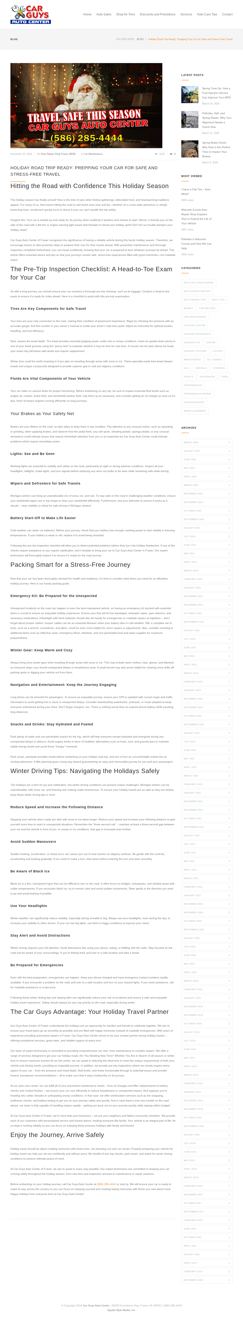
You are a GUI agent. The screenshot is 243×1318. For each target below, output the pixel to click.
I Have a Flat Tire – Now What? (195, 191)
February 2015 (207, 1220)
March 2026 (207, 442)
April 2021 (207, 870)
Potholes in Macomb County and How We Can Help (196, 244)
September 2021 (207, 827)
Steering (219, 368)
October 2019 (207, 1023)
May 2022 (207, 758)
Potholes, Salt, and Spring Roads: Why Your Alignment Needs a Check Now (217, 120)
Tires (224, 377)
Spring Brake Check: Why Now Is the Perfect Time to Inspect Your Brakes (216, 149)
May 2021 (207, 861)
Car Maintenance (93, 154)
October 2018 (207, 1117)
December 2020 (207, 904)
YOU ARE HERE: (125, 39)
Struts (188, 377)
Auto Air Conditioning (199, 282)
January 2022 (207, 793)
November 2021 (207, 810)
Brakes (188, 308)
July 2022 (207, 741)
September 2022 (207, 724)
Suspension (207, 377)
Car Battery (207, 308)
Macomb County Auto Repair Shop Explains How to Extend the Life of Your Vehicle (196, 216)
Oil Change (214, 359)
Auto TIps (218, 300)
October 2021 (207, 818)
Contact (227, 14)
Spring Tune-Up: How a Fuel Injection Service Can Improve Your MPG (216, 93)
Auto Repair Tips (195, 300)
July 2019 (207, 1041)
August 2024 (207, 528)
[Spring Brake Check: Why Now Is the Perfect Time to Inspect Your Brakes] (189, 148)
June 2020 (207, 955)
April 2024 (207, 562)
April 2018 (207, 1169)
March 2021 (207, 878)
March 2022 (207, 776)
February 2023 (207, 682)
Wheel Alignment (195, 411)
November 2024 (207, 502)
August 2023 (207, 630)
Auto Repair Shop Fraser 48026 (58, 154)
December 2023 (207, 596)
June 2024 (207, 545)
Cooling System (194, 325)
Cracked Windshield (197, 334)
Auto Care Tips (207, 14)
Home (87, 14)
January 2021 (207, 895)
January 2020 (207, 998)
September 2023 (207, 622)
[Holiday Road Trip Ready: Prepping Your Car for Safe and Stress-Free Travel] (93, 105)
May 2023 (207, 656)
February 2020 (207, 989)
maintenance (192, 359)
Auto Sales (103, 14)
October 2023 (207, 613)
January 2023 (207, 690)
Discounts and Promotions (157, 14)
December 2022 (207, 699)
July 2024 (207, 536)
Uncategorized (194, 402)
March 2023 (207, 673)
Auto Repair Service (197, 291)
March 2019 (207, 1075)
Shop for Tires (125, 14)
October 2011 (207, 1237)
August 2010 (207, 1254)
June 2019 (207, 1049)
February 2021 (207, 887)
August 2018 (207, 1135)
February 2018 (207, 1186)
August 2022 (207, 733)
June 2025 (207, 459)
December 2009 (207, 1280)
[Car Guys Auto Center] (45, 14)
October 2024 (207, 511)
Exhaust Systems (195, 351)
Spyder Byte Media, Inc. (121, 1310)
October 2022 (207, 716)
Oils (186, 368)
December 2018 (207, 1100)
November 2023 (207, 605)
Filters (217, 351)
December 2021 (207, 801)
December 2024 (207, 494)
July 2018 (207, 1143)
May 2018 (207, 1160)
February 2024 (207, 579)
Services (186, 14)
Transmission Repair (197, 394)
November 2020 (207, 912)
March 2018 (207, 1177)
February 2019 (207, 1083)
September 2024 (207, 519)
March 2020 (207, 981)
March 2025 (207, 485)
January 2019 (207, 1092)
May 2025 (207, 468)
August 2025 (207, 451)
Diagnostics (192, 342)
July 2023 (207, 639)
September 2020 (207, 929)
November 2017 (207, 1194)
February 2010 (207, 1271)
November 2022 (207, 707)
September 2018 (207, 1126)
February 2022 (207, 784)
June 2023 (207, 647)
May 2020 (207, 964)
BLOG (14, 39)
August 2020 (207, 938)
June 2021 (207, 853)
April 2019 (207, 1066)
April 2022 (207, 767)
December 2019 (207, 1006)
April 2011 (207, 1246)
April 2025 (207, 476)
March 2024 (207, 570)
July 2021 (207, 844)
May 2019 (207, 1058)
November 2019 (207, 1015)
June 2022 (207, 750)
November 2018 (207, 1109)
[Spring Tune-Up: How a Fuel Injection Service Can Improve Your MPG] (189, 94)
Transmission (193, 385)
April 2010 (207, 1263)
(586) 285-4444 (106, 1184)
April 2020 (207, 972)
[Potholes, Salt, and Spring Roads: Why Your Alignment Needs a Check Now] (189, 119)
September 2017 (207, 1211)
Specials (201, 368)
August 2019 (207, 1032)
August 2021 (207, 835)
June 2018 (207, 1152)
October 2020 (207, 921)
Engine (211, 342)
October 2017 (207, 1203)
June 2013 (207, 1229)
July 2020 (207, 947)
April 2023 (207, 664)
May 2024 (207, 553)
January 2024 (207, 588)
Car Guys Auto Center (96, 1305)
